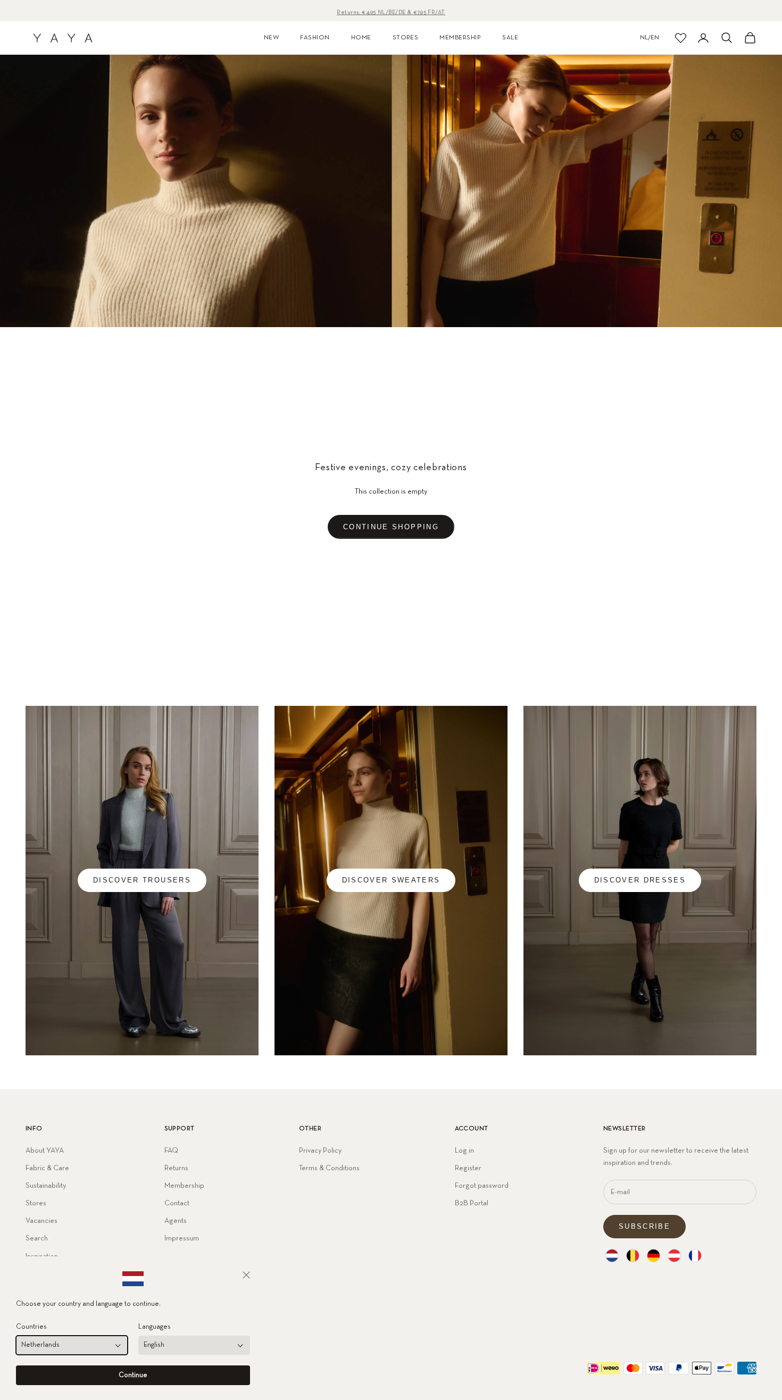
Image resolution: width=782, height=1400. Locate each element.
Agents (175, 1220)
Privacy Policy (320, 1150)
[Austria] (674, 1255)
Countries (31, 1326)
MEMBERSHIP (460, 38)
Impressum (181, 1238)
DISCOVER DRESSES (640, 880)
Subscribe (644, 1226)
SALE (510, 38)
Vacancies (41, 1220)
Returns (176, 1168)
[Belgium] (632, 1255)
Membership (184, 1185)
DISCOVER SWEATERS (391, 880)
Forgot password (482, 1185)
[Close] (246, 1275)
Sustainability (46, 1185)
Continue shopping (391, 527)
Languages (154, 1326)
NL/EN (649, 38)
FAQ (171, 1150)
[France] (695, 1255)
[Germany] (653, 1255)
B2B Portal (471, 1203)
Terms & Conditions (329, 1168)
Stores (36, 1203)
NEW (271, 38)
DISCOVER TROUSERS (142, 880)
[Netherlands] (612, 1255)
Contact (176, 1203)
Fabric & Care (47, 1168)
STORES (406, 38)
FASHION (314, 38)
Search (37, 1238)
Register (468, 1168)
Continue (133, 1375)
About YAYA (45, 1150)
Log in (464, 1150)
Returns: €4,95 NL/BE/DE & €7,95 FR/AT (391, 10)
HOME (361, 38)
